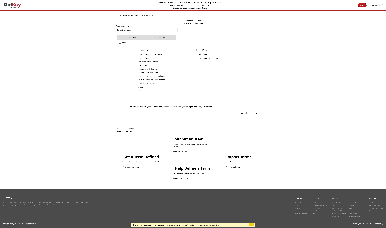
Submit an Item (181, 151)
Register (298, 208)
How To (351, 208)
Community (374, 5)
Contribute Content (249, 113)
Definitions (336, 216)
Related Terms (161, 37)
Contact (297, 205)
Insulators (142, 65)
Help (370, 211)
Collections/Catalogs (339, 211)
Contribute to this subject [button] (174, 106)
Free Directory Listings (319, 205)
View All (314, 213)
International (143, 58)
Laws (350, 211)
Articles (335, 205)
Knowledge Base (301, 213)
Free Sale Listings (318, 203)
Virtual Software (317, 208)
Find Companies (374, 205)
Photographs (353, 205)
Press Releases (337, 208)
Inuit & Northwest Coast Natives (151, 79)
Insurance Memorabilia (148, 62)
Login (362, 5)
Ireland (141, 87)
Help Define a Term (182, 178)
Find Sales (372, 203)
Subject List (132, 37)
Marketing (315, 211)
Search (124, 43)
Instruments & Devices (147, 69)
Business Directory (355, 203)
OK (251, 225)
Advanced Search (123, 26)
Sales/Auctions (337, 203)
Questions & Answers (339, 213)
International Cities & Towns (150, 54)
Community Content (376, 208)
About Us (298, 203)
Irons (140, 90)
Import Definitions (234, 167)
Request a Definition (132, 167)
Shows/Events (353, 213)
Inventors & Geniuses (147, 83)
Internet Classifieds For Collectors (152, 76)
